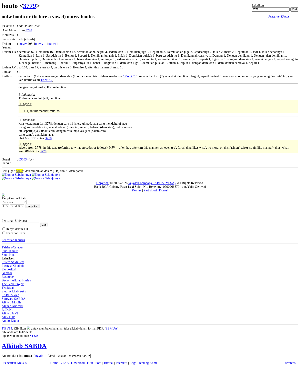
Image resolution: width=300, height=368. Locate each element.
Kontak (136, 190)
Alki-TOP (8, 317)
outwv (23, 43)
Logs (133, 363)
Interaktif (121, 363)
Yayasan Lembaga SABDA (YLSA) (152, 183)
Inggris (38, 355)
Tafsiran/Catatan (12, 247)
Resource (8, 276)
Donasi (163, 190)
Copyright (102, 183)
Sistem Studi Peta (13, 262)
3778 (29, 30)
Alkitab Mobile (11, 302)
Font (98, 363)
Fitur (90, 363)
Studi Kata (8, 254)
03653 (23, 159)
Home (54, 363)
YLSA (34, 335)
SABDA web (10, 295)
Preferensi (289, 363)
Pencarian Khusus (13, 240)
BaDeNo (7, 309)
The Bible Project (13, 284)
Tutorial (108, 363)
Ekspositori (9, 269)
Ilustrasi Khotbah (13, 265)
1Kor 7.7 (46, 80)
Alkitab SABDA (24, 345)
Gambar (7, 273)
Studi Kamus (10, 251)
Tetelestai (8, 287)
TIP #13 (7, 328)
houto (19, 171)
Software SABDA (14, 298)
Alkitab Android (12, 306)
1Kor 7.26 (129, 76)
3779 (29, 5)
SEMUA (111, 328)
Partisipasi (150, 190)
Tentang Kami (147, 363)
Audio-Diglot (10, 320)
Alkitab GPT (10, 313)
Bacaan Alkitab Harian (16, 280)
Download (78, 363)
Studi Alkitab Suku (14, 291)
